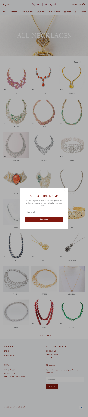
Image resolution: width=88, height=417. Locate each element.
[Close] (65, 190)
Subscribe (44, 219)
